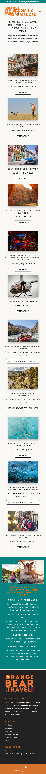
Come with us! (23, 179)
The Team (8, 725)
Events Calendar (11, 737)
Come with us (23, 92)
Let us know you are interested (23, 361)
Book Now (9, 731)
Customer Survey (11, 734)
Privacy (7, 740)
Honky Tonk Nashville (23, 255)
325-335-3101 (16, 751)
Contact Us (9, 728)
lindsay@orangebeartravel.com (22, 754)
